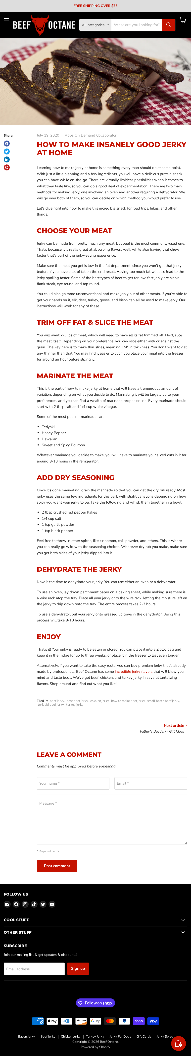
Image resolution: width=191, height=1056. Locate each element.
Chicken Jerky (71, 1036)
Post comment (57, 866)
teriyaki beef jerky (51, 704)
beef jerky (57, 701)
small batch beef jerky (163, 701)
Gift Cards (144, 1036)
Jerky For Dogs (120, 1036)
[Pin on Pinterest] (7, 167)
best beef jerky (77, 701)
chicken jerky (99, 701)
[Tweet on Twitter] (7, 151)
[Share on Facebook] (7, 144)
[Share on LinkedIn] (7, 159)
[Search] (168, 25)
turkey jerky (75, 704)
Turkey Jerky (95, 1036)
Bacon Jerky (26, 1036)
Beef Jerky (48, 1036)
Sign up (78, 968)
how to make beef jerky (128, 701)
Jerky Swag (165, 1036)
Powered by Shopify (95, 1047)
